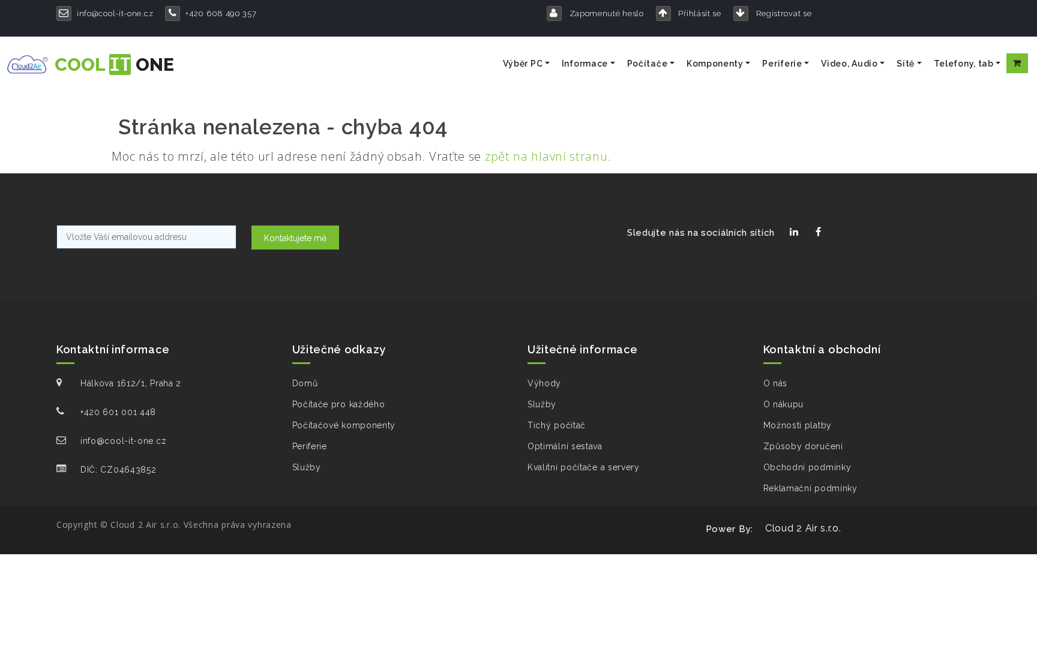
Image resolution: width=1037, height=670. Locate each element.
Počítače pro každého (338, 404)
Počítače (647, 63)
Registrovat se (783, 13)
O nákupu (783, 404)
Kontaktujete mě (295, 238)
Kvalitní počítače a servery (584, 467)
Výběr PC (523, 63)
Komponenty (715, 63)
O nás (775, 383)
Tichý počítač (557, 425)
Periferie (782, 63)
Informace (585, 63)
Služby (306, 467)
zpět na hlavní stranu (546, 156)
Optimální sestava (565, 446)
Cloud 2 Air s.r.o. (803, 528)
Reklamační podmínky (810, 488)
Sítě (906, 63)
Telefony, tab (964, 63)
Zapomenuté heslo (605, 13)
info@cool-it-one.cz (115, 13)
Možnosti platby (797, 425)
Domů (305, 383)
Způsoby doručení (803, 446)
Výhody (544, 383)
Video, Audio (849, 63)
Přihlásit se (698, 13)
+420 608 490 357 (220, 13)
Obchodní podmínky (807, 467)
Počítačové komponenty (344, 425)
